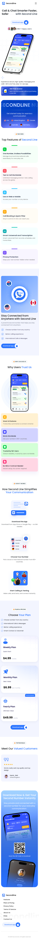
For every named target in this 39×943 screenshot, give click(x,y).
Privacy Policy (8, 906)
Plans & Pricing (9, 903)
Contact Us (8, 919)
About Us (7, 913)
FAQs (5, 916)
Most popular (30, 695)
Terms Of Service (10, 909)
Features (7, 900)
